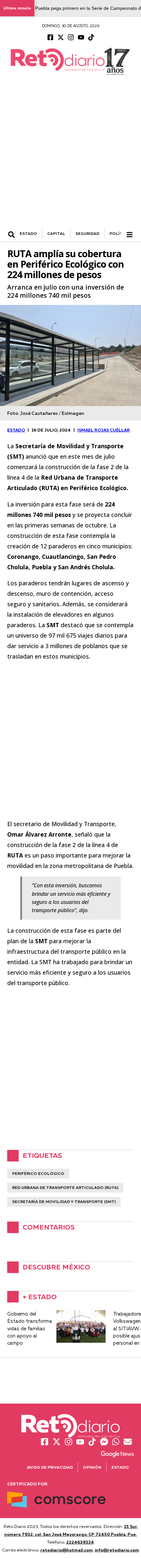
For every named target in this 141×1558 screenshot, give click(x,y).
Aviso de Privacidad (50, 1467)
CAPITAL (56, 233)
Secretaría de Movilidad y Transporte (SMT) (64, 1201)
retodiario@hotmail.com (66, 1549)
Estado (120, 1467)
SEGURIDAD (87, 233)
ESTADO (28, 233)
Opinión (92, 1467)
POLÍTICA (120, 233)
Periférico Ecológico (38, 1173)
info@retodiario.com (117, 1549)
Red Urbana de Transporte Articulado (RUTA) (65, 1187)
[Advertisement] (70, 155)
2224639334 (80, 1542)
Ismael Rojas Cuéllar (103, 430)
